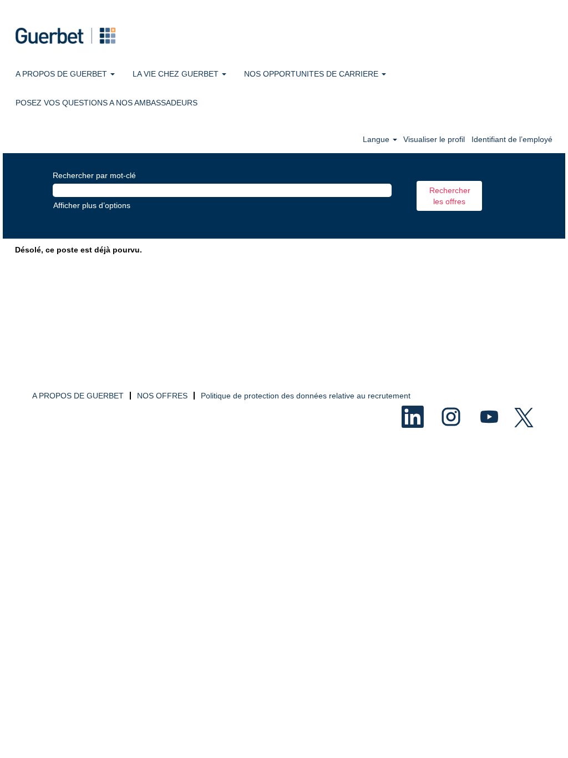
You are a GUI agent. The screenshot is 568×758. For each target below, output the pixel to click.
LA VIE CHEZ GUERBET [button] (177, 73)
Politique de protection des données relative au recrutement (305, 395)
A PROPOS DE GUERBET (78, 395)
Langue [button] (377, 139)
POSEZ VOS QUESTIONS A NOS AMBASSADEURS (106, 102)
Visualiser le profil (434, 139)
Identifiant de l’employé (511, 139)
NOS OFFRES (162, 395)
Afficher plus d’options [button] (91, 205)
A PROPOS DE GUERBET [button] (62, 73)
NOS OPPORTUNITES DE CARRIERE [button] (312, 73)
